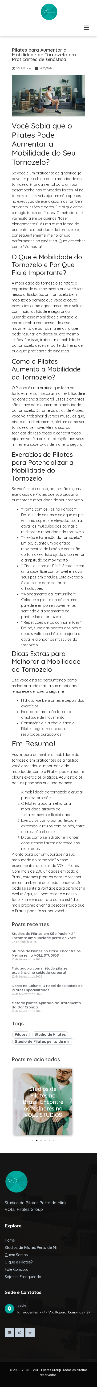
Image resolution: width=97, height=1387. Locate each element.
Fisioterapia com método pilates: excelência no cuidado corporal (40, 970)
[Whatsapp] (19, 1332)
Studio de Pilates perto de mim (43, 1041)
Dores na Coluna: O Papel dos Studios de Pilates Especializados (47, 987)
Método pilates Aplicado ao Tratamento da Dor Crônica (46, 1005)
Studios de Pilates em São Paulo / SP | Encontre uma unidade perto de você (44, 935)
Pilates (21, 1034)
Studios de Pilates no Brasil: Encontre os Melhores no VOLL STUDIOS (46, 953)
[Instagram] (30, 1332)
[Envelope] (9, 1332)
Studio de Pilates (50, 1034)
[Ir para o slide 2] (36, 1140)
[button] (15, 1100)
